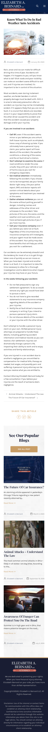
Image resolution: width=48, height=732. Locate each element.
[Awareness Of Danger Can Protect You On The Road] (24, 611)
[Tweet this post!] (24, 418)
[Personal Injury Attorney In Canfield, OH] (13, 6)
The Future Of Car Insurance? (21, 397)
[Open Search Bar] (37, 6)
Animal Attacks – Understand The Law (26, 394)
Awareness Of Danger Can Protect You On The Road (21, 618)
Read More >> (10, 503)
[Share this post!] (19, 418)
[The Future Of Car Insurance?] (24, 481)
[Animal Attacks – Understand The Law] (24, 546)
